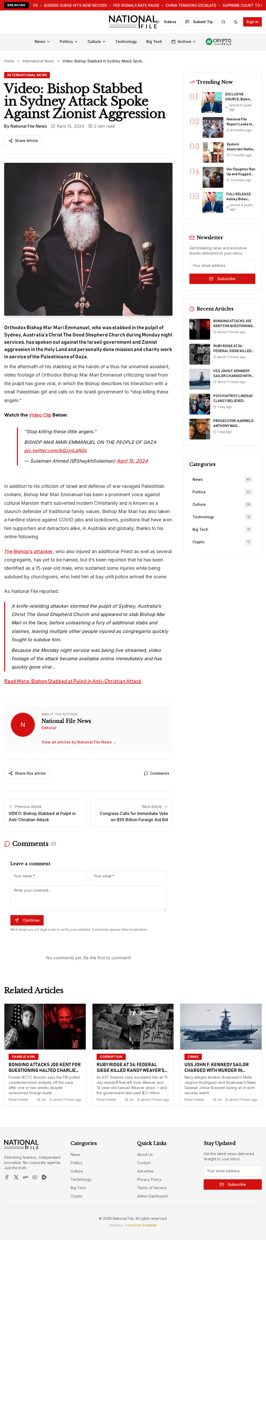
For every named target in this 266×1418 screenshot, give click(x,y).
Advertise (145, 1171)
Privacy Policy (149, 1179)
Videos (170, 22)
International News (38, 61)
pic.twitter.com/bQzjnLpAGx (55, 450)
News (40, 41)
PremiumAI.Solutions (140, 1225)
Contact (143, 1163)
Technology (126, 41)
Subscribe (226, 278)
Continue (31, 920)
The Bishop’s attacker (28, 551)
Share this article (30, 773)
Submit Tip (203, 22)
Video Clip (40, 415)
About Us (145, 1154)
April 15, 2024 (132, 461)
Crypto (76, 1196)
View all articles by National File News (79, 742)
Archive (184, 41)
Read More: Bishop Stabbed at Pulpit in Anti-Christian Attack (73, 681)
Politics (66, 41)
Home (9, 61)
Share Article (26, 140)
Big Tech (154, 41)
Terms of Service (152, 1188)
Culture (94, 41)
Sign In (252, 22)
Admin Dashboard (152, 1196)
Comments (159, 773)
